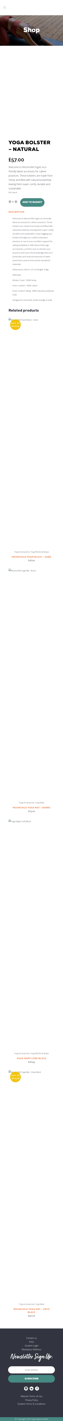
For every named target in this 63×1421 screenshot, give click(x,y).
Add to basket (32, 202)
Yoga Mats (39, 802)
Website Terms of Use (31, 1396)
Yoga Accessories (22, 552)
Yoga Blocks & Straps (39, 552)
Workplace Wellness (31, 1349)
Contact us (31, 1338)
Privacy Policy (31, 1400)
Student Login (31, 1345)
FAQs (31, 1341)
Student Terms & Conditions (32, 1403)
